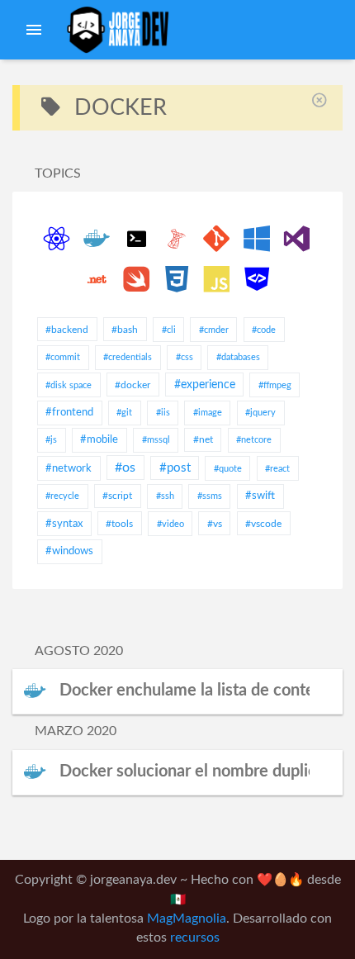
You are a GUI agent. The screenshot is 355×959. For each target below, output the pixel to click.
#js (51, 439)
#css (184, 357)
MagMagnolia (186, 919)
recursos (195, 938)
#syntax (64, 524)
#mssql (156, 439)
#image (207, 412)
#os (125, 467)
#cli (169, 330)
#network (68, 468)
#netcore (254, 439)
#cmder (214, 330)
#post (175, 468)
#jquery (260, 412)
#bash (124, 330)
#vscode (263, 524)
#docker (132, 385)
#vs (214, 524)
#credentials (127, 357)
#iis (163, 412)
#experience (204, 385)
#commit (62, 357)
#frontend (69, 412)
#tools (119, 524)
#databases (238, 357)
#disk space (68, 385)
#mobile (99, 439)
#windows (69, 551)
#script (117, 496)
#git (124, 412)
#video (170, 524)
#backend (66, 330)
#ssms (209, 496)
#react (277, 468)
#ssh (165, 496)
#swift (260, 496)
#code (264, 330)
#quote (228, 468)
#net (203, 439)
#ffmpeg (274, 385)
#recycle (62, 496)
